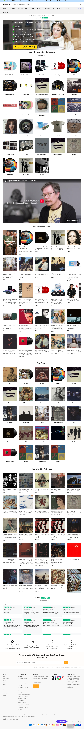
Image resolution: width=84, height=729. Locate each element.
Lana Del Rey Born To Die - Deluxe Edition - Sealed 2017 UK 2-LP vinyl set (74, 352)
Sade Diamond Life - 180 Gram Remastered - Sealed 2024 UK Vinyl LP (74, 327)
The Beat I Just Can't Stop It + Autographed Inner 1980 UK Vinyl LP (58, 536)
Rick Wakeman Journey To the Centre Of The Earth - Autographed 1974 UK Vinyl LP (26, 588)
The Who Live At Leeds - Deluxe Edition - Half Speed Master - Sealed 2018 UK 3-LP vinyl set (26, 301)
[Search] (71, 4)
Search (4, 714)
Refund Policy (21, 692)
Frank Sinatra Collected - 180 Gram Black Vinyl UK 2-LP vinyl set (41, 248)
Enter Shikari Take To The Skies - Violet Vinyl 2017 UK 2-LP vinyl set (74, 513)
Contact (5, 12)
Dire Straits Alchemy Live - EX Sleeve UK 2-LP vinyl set (10, 512)
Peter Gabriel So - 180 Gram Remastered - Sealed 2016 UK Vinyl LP (42, 327)
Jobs (19, 682)
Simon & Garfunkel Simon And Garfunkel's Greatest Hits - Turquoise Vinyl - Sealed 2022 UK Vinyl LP (57, 328)
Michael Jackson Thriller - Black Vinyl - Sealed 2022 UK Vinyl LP (42, 274)
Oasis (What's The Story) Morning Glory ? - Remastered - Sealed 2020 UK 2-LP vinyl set (9, 275)
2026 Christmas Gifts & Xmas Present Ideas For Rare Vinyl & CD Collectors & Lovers (19, 716)
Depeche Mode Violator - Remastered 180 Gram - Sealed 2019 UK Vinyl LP (9, 352)
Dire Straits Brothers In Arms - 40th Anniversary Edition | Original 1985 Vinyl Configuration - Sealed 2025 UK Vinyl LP (74, 276)
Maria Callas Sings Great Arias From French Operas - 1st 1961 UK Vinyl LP (58, 513)
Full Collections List (25, 714)
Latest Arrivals (12, 8)
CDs (53, 8)
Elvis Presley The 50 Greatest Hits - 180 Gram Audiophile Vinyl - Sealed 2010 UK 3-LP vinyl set (25, 328)
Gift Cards (20, 690)
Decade (32, 8)
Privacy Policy (21, 700)
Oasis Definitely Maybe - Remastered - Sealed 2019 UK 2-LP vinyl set (57, 352)
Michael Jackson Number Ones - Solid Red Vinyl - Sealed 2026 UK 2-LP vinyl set (41, 301)
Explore (39, 8)
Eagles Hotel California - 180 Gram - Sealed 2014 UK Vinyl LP (58, 274)
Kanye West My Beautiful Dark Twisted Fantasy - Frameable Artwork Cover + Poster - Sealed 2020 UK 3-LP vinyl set (26, 353)
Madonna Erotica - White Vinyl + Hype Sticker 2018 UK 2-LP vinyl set (26, 513)
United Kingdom (73, 721)
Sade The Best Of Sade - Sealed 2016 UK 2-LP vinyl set (73, 248)
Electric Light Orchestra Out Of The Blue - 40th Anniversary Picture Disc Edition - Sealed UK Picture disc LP (26, 249)
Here (44, 55)
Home (4, 8)
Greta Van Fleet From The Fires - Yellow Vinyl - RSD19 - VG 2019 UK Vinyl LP (74, 536)
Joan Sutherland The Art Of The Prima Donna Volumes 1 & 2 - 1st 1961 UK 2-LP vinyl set (10, 537)
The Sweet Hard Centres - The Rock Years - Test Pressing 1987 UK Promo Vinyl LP (57, 561)
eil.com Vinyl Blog (22, 702)
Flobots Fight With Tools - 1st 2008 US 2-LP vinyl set (57, 586)
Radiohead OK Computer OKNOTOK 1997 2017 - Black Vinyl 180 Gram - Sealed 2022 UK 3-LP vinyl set (57, 302)
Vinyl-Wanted (17, 648)
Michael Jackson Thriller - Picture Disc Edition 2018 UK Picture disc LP (42, 352)
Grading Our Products (23, 696)
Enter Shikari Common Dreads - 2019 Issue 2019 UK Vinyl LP (42, 513)
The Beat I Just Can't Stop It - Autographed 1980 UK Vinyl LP (42, 536)
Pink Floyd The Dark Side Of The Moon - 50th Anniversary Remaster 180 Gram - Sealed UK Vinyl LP (10, 301)
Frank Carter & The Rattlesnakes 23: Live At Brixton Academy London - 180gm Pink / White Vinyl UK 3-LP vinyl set (41, 562)
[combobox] (40, 4)
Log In (79, 8)
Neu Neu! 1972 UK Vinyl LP (73, 559)
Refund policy (17, 714)
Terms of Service (22, 698)
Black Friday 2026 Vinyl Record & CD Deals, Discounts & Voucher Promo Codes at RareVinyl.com (49, 714)
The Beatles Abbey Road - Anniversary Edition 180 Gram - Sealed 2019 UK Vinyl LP (25, 275)
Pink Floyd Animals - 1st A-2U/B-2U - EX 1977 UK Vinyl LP (25, 536)
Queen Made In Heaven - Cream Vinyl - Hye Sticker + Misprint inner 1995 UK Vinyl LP (42, 588)
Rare (26, 8)
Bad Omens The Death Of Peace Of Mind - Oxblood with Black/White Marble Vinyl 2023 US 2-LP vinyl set (26, 561)
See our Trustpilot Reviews (24, 694)
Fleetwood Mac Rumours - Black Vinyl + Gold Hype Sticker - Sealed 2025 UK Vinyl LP (57, 249)
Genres (20, 8)
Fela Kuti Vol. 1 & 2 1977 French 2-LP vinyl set (56, 490)
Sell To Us (59, 8)
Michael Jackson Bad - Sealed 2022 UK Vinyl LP (73, 300)
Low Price (46, 8)
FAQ (37, 716)
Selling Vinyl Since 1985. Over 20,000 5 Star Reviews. (42, 15)
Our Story (66, 8)
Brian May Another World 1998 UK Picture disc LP (73, 490)
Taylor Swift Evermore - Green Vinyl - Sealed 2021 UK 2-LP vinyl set (9, 327)
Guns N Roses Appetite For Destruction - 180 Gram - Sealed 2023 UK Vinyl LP (9, 561)
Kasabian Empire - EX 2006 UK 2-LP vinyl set (42, 490)
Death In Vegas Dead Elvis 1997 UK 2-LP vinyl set (25, 490)
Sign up (36, 686)
